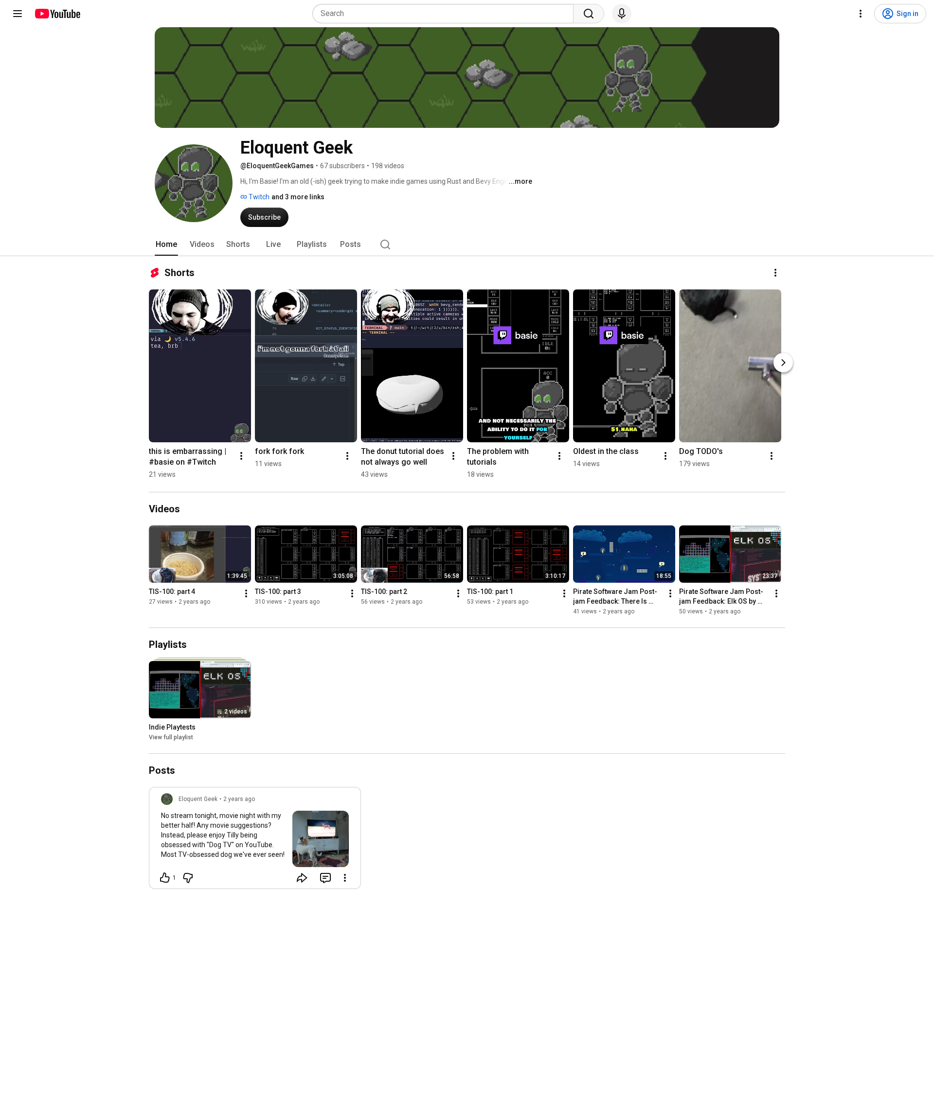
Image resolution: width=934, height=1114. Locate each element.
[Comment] (325, 878)
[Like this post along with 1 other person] (165, 878)
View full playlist (171, 737)
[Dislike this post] (188, 878)
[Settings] (860, 13)
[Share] (302, 878)
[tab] (166, 244)
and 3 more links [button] (297, 197)
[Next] (783, 362)
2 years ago (239, 799)
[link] (255, 840)
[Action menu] (345, 878)
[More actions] (775, 272)
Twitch (258, 197)
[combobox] (446, 13)
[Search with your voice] (621, 13)
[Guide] (17, 13)
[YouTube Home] (57, 13)
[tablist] (467, 244)
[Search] (588, 13)
